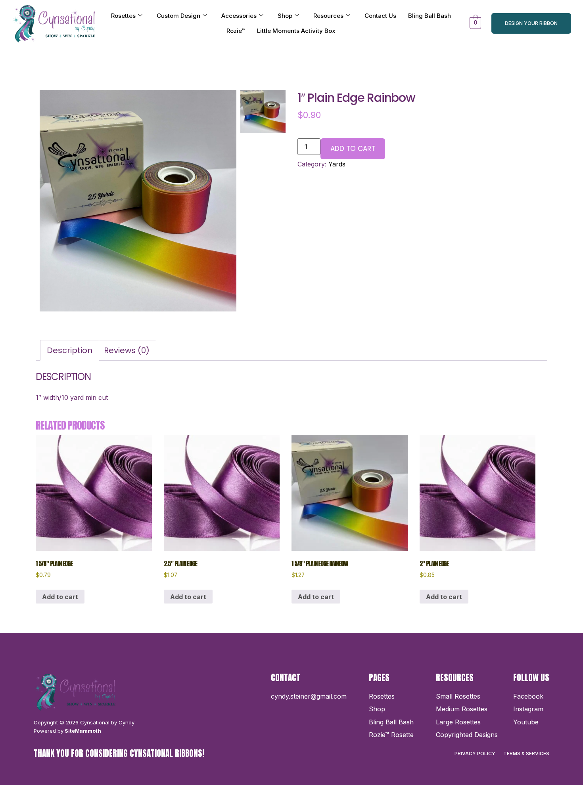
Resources (328, 15)
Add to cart (352, 148)
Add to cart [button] (60, 597)
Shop (285, 15)
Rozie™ (235, 30)
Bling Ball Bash (429, 15)
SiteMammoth (82, 731)
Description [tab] (69, 350)
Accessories (239, 15)
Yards (336, 164)
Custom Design (178, 15)
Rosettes (123, 15)
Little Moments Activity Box (296, 30)
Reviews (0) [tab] (127, 350)
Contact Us (380, 15)
